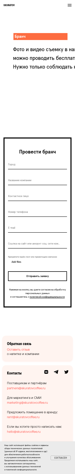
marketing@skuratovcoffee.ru (27, 402)
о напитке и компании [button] (23, 354)
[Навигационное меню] (70, 5)
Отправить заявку (37, 276)
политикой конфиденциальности (47, 297)
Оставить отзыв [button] (18, 349)
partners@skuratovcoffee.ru (26, 388)
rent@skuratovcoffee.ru (23, 417)
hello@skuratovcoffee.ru (24, 431)
